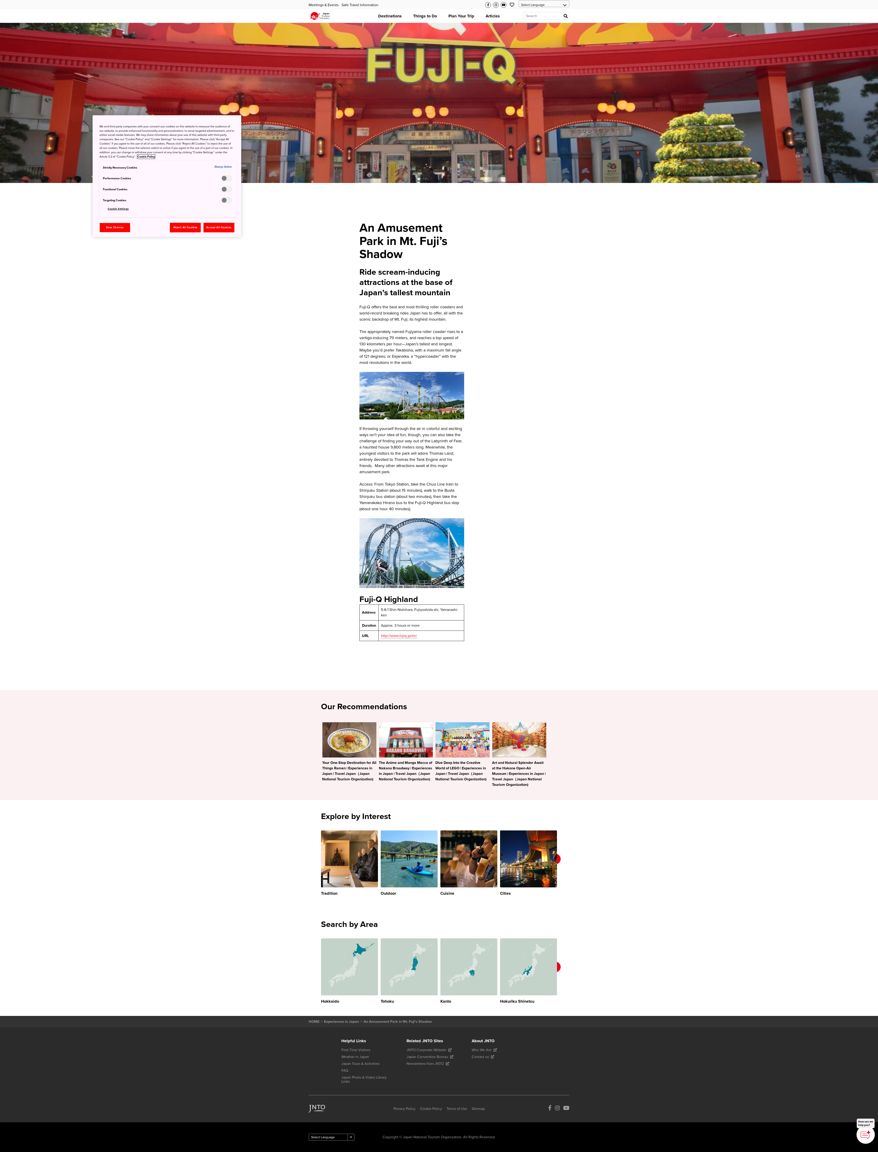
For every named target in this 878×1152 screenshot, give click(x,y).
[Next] (563, 863)
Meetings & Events (323, 5)
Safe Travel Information (360, 5)
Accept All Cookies (218, 227)
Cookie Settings (118, 208)
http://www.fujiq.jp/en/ (399, 636)
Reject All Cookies (185, 227)
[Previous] (315, 863)
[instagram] (557, 1109)
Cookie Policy (146, 156)
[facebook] (549, 1109)
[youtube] (566, 1109)
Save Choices (115, 227)
